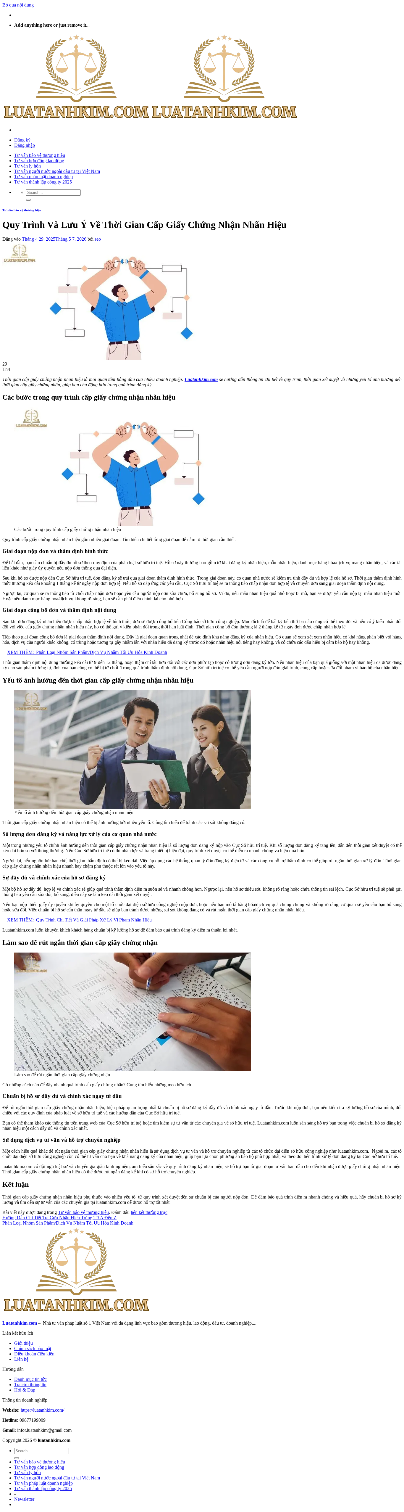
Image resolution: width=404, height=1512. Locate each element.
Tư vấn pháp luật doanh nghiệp (43, 176)
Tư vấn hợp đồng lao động (39, 160)
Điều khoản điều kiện (34, 1353)
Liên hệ (21, 1359)
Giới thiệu (23, 1343)
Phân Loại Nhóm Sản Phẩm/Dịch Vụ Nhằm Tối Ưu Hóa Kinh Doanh (67, 1222)
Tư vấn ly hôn (27, 165)
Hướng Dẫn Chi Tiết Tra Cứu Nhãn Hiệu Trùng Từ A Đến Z (59, 1217)
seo (98, 239)
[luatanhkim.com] (150, 119)
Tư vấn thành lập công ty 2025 (43, 181)
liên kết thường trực (149, 1212)
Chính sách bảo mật (32, 1348)
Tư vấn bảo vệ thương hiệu (39, 155)
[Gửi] (28, 200)
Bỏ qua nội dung (18, 4)
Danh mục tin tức (30, 1379)
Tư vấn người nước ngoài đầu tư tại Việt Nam (57, 171)
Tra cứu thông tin (30, 1384)
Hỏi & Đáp (24, 1389)
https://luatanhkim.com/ (42, 1410)
